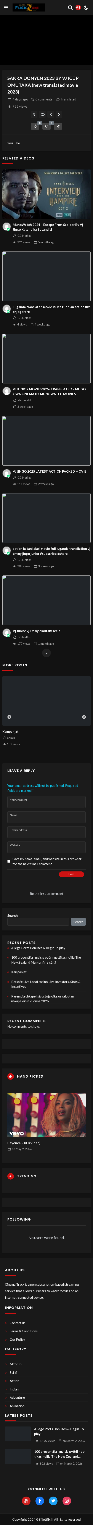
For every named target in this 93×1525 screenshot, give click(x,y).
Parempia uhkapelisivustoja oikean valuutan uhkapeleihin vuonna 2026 (42, 998)
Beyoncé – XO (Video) (23, 1143)
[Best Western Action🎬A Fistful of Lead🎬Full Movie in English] (50, 114)
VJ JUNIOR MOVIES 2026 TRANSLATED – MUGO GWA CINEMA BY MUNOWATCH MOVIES (49, 391)
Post (71, 874)
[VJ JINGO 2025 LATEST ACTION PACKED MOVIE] (46, 441)
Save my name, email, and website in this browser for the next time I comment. (47, 861)
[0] (35, 126)
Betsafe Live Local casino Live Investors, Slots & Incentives (45, 984)
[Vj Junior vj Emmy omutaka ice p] (46, 600)
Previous (9, 717)
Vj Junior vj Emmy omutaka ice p (36, 631)
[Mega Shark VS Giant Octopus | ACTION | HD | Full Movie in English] (59, 114)
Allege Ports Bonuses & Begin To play (38, 948)
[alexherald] (6, 391)
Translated (68, 99)
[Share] (58, 126)
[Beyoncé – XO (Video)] (46, 1115)
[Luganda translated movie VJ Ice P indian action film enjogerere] (46, 276)
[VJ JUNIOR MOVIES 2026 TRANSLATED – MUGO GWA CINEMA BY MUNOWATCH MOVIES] (46, 358)
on (22, 1149)
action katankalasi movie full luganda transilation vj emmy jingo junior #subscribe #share (51, 551)
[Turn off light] (34, 114)
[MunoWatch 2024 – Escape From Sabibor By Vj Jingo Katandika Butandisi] (46, 194)
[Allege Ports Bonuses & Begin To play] (18, 1433)
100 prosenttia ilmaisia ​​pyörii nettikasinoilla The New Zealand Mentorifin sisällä (46, 959)
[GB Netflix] (6, 226)
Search (12, 915)
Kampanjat (10, 731)
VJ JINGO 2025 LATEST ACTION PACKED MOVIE (49, 471)
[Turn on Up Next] (42, 114)
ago (20, 99)
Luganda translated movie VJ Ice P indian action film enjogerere (51, 309)
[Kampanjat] (46, 701)
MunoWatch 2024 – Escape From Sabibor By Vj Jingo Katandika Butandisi (48, 227)
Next (84, 717)
